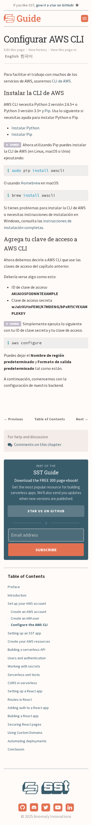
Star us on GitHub (46, 511)
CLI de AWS (61, 80)
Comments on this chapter (37, 444)
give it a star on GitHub (54, 5)
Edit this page (14, 49)
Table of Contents (49, 419)
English (12, 56)
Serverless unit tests (24, 674)
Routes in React (20, 699)
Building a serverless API (26, 649)
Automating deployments (27, 741)
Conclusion (16, 749)
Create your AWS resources (29, 641)
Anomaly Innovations (52, 816)
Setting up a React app (25, 691)
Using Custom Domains (25, 732)
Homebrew (30, 182)
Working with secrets (24, 666)
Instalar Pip (22, 134)
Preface (14, 586)
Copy (80, 170)
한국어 (26, 56)
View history (37, 49)
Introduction (17, 595)
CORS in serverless (22, 683)
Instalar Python (25, 127)
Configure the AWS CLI (29, 624)
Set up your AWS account (27, 603)
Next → (82, 419)
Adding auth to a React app (28, 707)
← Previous (13, 419)
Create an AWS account (28, 611)
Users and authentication (27, 658)
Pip (47, 110)
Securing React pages (24, 724)
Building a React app (23, 716)
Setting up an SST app (24, 633)
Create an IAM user (25, 618)
